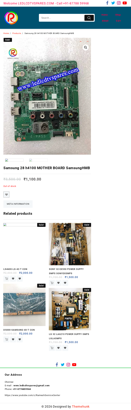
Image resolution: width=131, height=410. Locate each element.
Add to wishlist (6, 194)
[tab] (18, 204)
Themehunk (81, 406)
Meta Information (18, 204)
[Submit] (89, 18)
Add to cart (6, 279)
